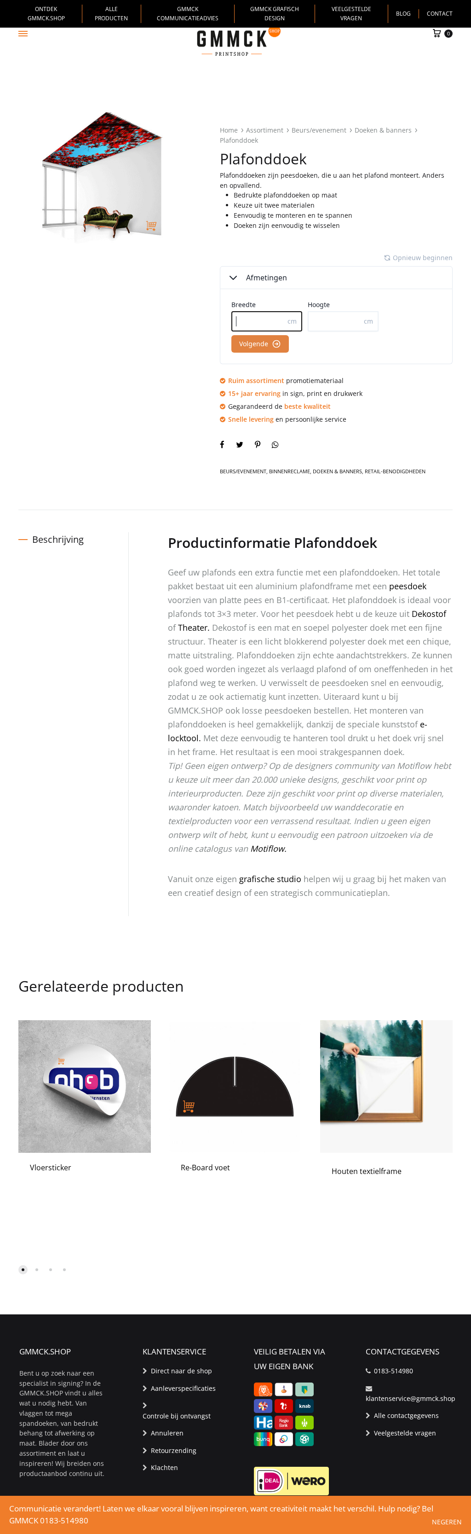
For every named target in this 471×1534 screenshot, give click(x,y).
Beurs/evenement (319, 130)
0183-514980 (393, 1370)
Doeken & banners (383, 130)
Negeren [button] (447, 1521)
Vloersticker (50, 1167)
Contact (440, 13)
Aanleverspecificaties (183, 1388)
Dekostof (429, 613)
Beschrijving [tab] (58, 539)
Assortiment (264, 130)
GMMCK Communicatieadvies (187, 13)
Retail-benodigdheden (395, 471)
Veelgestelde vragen (351, 13)
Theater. (194, 627)
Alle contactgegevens (406, 1415)
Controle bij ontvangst (177, 1416)
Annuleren (167, 1433)
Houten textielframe (367, 1171)
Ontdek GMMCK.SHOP (46, 13)
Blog (403, 13)
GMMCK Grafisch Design (274, 13)
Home (229, 130)
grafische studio (270, 878)
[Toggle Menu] (23, 34)
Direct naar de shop (181, 1370)
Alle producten (111, 13)
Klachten (164, 1467)
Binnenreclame (289, 471)
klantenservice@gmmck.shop (410, 1398)
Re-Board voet (205, 1167)
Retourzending (173, 1450)
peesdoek (407, 586)
